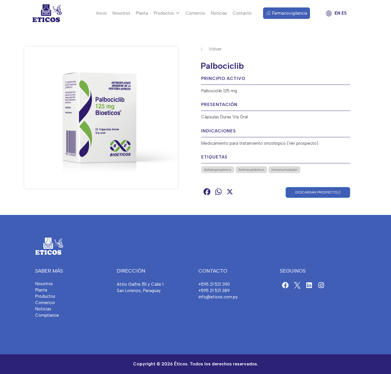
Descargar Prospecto (316, 192)
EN (337, 13)
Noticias (219, 13)
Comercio (195, 13)
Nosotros (121, 13)
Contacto (242, 13)
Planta (142, 13)
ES (344, 13)
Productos (164, 13)
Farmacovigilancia (289, 13)
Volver (215, 49)
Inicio (101, 13)
